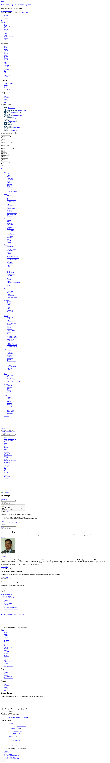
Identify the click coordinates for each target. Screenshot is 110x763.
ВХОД (2, 521)
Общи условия (8, 603)
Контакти (6, 601)
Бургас (6, 100)
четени (2, 594)
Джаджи (6, 29)
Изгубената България (10, 460)
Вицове (6, 58)
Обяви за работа (8, 83)
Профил (6, 491)
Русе (5, 102)
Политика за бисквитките (11, 609)
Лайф (5, 443)
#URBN (6, 76)
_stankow (4, 557)
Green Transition (8, 455)
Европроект (7, 604)
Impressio (6, 452)
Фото (5, 39)
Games (5, 63)
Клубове (6, 69)
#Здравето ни (7, 65)
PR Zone (6, 38)
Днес (5, 442)
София (5, 96)
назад (2, 1)
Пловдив (6, 97)
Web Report (7, 476)
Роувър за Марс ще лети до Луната (16, 5)
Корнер (6, 444)
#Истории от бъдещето (10, 439)
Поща (5, 86)
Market (5, 85)
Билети (6, 88)
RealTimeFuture (8, 456)
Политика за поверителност (11, 607)
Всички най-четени (6, 596)
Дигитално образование (10, 36)
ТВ (5, 71)
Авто (5, 55)
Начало (6, 15)
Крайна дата (11, 431)
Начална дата (4, 431)
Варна (5, 99)
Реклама (6, 600)
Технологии (7, 26)
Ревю (5, 35)
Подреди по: (4, 524)
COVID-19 (7, 75)
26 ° (2, 168)
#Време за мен (8, 60)
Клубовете (7, 462)
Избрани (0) (14, 522)
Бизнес (6, 446)
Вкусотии (6, 59)
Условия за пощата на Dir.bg (11, 758)
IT (5, 16)
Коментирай (4, 499)
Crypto (5, 30)
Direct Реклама (8, 89)
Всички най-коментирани (8, 597)
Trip (5, 72)
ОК (1, 433)
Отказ (4, 433)
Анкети (6, 56)
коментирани (8, 594)
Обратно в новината (6, 11)
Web (5, 32)
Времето (6, 62)
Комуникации (8, 28)
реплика (3, 527)
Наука (6, 18)
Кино (5, 68)
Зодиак (6, 66)
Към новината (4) (5, 522)
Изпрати (3, 511)
